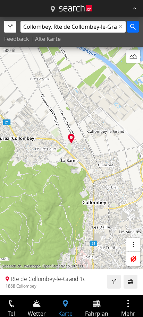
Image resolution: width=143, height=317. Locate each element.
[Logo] (75, 8)
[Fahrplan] (130, 282)
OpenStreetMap (56, 266)
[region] (71, 156)
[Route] (114, 282)
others (77, 266)
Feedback (16, 39)
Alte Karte (48, 39)
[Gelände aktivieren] (133, 56)
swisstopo (32, 266)
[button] (71, 138)
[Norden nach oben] (133, 73)
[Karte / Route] (53, 9)
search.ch (13, 266)
